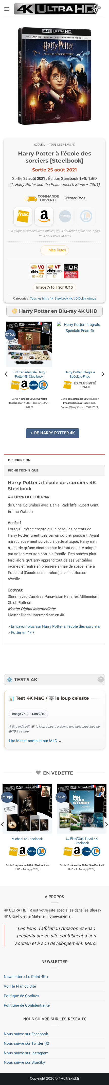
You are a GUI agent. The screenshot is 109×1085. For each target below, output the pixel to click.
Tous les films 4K (62, 144)
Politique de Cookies (21, 996)
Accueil (39, 144)
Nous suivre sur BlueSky (24, 1062)
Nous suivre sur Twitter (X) (26, 1043)
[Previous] (7, 374)
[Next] (102, 374)
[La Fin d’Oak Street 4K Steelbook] (81, 809)
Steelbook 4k (63, 298)
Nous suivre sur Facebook (26, 1034)
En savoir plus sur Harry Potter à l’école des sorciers (55, 626)
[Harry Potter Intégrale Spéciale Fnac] (80, 344)
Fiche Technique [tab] (23, 470)
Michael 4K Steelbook (27, 839)
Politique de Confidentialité (27, 1005)
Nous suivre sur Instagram (26, 1053)
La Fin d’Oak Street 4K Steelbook (82, 841)
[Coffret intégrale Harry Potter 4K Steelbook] (29, 344)
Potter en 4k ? (22, 632)
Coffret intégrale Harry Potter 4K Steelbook (29, 374)
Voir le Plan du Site (20, 986)
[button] (7, 9)
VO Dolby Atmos (85, 298)
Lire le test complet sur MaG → (35, 741)
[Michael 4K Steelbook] (27, 809)
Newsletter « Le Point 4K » (26, 976)
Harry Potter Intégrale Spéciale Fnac (80, 374)
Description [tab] (19, 460)
